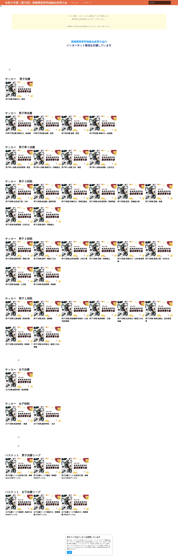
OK (69, 552)
